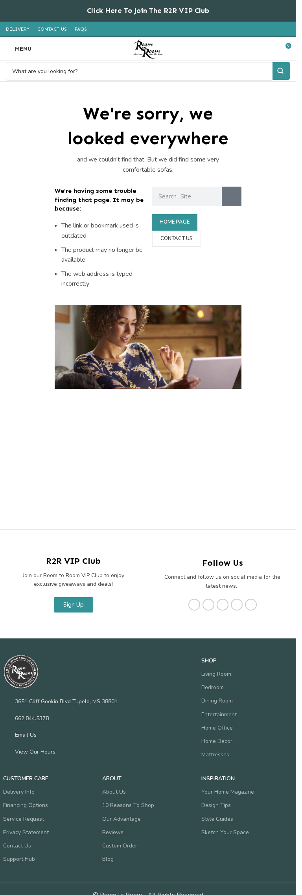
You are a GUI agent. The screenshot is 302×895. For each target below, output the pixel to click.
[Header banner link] (148, 11)
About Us (114, 792)
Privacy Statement (26, 832)
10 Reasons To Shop (128, 805)
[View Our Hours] (7, 752)
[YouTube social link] (222, 605)
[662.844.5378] (7, 718)
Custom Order (119, 845)
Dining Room (217, 700)
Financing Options (25, 805)
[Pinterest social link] (237, 605)
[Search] (231, 196)
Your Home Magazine (227, 792)
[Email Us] (7, 735)
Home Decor (216, 741)
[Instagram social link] (208, 605)
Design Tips (216, 805)
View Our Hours (35, 752)
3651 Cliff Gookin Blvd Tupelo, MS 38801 (66, 701)
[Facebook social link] (194, 605)
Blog (108, 859)
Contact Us (17, 845)
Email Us (26, 735)
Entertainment (219, 714)
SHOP (209, 660)
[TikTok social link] (251, 605)
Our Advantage (121, 819)
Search (281, 71)
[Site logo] (148, 48)
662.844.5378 (32, 718)
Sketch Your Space (225, 832)
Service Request (23, 819)
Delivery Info (19, 792)
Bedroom (212, 687)
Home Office (217, 728)
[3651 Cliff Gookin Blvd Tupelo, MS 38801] (7, 701)
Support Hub (19, 859)
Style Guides (217, 819)
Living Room (216, 674)
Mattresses (215, 754)
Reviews (112, 832)
